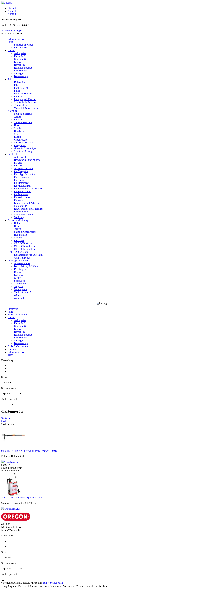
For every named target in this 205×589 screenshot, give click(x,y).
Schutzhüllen (20, 70)
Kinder (17, 62)
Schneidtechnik (22, 211)
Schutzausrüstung (23, 151)
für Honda (19, 180)
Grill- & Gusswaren (18, 252)
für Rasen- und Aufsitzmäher (28, 188)
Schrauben (19, 280)
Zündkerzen (20, 295)
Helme (17, 223)
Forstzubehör (20, 47)
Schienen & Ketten (23, 44)
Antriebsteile (20, 157)
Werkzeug (19, 217)
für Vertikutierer (22, 197)
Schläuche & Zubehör (25, 102)
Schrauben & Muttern (25, 214)
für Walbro (19, 200)
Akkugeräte (20, 53)
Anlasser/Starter (22, 263)
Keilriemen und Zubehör (26, 203)
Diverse (18, 162)
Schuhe (18, 128)
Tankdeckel (20, 283)
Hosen (17, 125)
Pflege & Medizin (23, 93)
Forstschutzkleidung (18, 220)
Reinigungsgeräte (23, 67)
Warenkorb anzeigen (11, 30)
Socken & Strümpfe (24, 142)
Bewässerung (21, 76)
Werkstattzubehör (23, 292)
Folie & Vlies (21, 87)
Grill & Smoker (22, 257)
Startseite (12, 8)
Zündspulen (20, 298)
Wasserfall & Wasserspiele (27, 108)
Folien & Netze (22, 56)
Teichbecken (20, 105)
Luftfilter (18, 275)
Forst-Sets (19, 240)
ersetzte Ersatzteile (23, 168)
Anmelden (13, 11)
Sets (16, 134)
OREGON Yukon (23, 243)
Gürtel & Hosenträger (25, 148)
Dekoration (19, 82)
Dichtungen (20, 269)
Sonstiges (19, 73)
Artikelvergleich (12, 462)
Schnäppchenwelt (17, 39)
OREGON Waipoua (24, 246)
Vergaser (18, 286)
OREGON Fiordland (25, 249)
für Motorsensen (22, 185)
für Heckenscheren (23, 177)
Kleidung (12, 111)
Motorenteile (20, 205)
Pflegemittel (20, 145)
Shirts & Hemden (23, 122)
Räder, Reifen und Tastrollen (28, 208)
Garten (11, 50)
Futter (17, 90)
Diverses (18, 272)
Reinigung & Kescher (25, 99)
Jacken (17, 116)
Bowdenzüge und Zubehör (27, 159)
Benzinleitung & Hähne (26, 266)
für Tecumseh (21, 194)
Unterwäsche (20, 139)
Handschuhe (20, 131)
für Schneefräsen (22, 191)
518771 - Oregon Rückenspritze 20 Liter (21, 497)
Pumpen (18, 96)
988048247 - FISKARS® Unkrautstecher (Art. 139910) (29, 450)
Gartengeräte (20, 59)
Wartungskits (20, 289)
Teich (10, 79)
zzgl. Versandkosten (53, 582)
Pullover (18, 119)
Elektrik (18, 165)
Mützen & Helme (23, 113)
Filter (16, 85)
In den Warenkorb (10, 470)
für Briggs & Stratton (24, 174)
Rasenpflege (20, 64)
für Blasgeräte (21, 171)
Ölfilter (17, 277)
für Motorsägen (22, 182)
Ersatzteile (13, 154)
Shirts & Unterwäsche (25, 231)
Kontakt (12, 13)
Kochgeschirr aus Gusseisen (28, 254)
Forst (10, 41)
